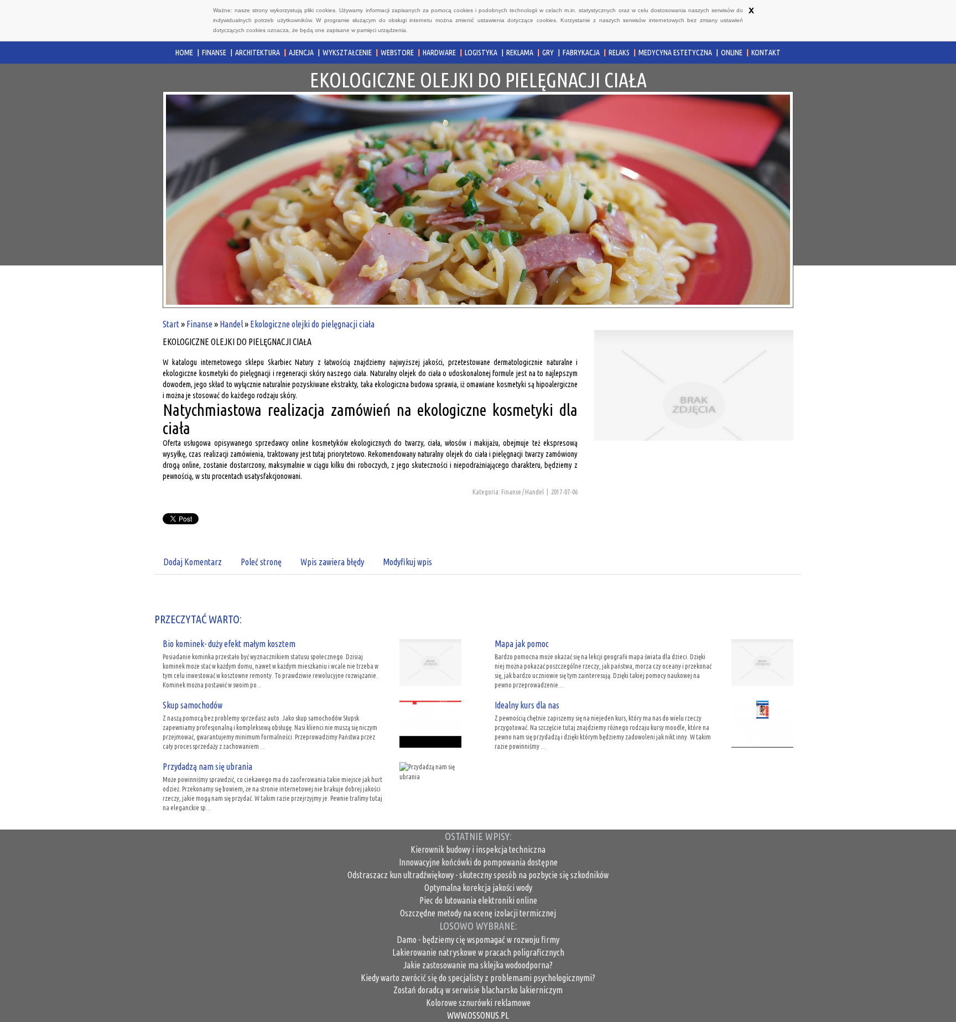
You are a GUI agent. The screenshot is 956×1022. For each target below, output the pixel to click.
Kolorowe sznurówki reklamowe (478, 1003)
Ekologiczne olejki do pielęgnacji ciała (312, 324)
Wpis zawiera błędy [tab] (332, 562)
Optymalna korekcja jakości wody (478, 888)
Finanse (199, 324)
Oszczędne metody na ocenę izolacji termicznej (478, 913)
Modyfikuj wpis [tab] (407, 562)
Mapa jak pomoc (522, 644)
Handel (231, 324)
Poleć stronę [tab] (261, 562)
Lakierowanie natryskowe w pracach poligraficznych (478, 952)
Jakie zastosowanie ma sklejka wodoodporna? (478, 965)
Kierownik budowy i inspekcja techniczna (478, 849)
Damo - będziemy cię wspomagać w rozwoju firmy (478, 940)
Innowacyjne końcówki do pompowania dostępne (478, 862)
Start (171, 324)
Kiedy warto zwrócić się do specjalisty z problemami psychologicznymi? (478, 978)
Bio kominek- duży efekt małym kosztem (229, 644)
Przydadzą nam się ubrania (207, 766)
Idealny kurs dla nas (527, 705)
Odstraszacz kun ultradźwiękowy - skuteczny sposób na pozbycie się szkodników (478, 875)
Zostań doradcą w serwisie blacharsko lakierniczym (478, 990)
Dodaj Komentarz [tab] (192, 562)
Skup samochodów (192, 705)
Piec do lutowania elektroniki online (478, 900)
